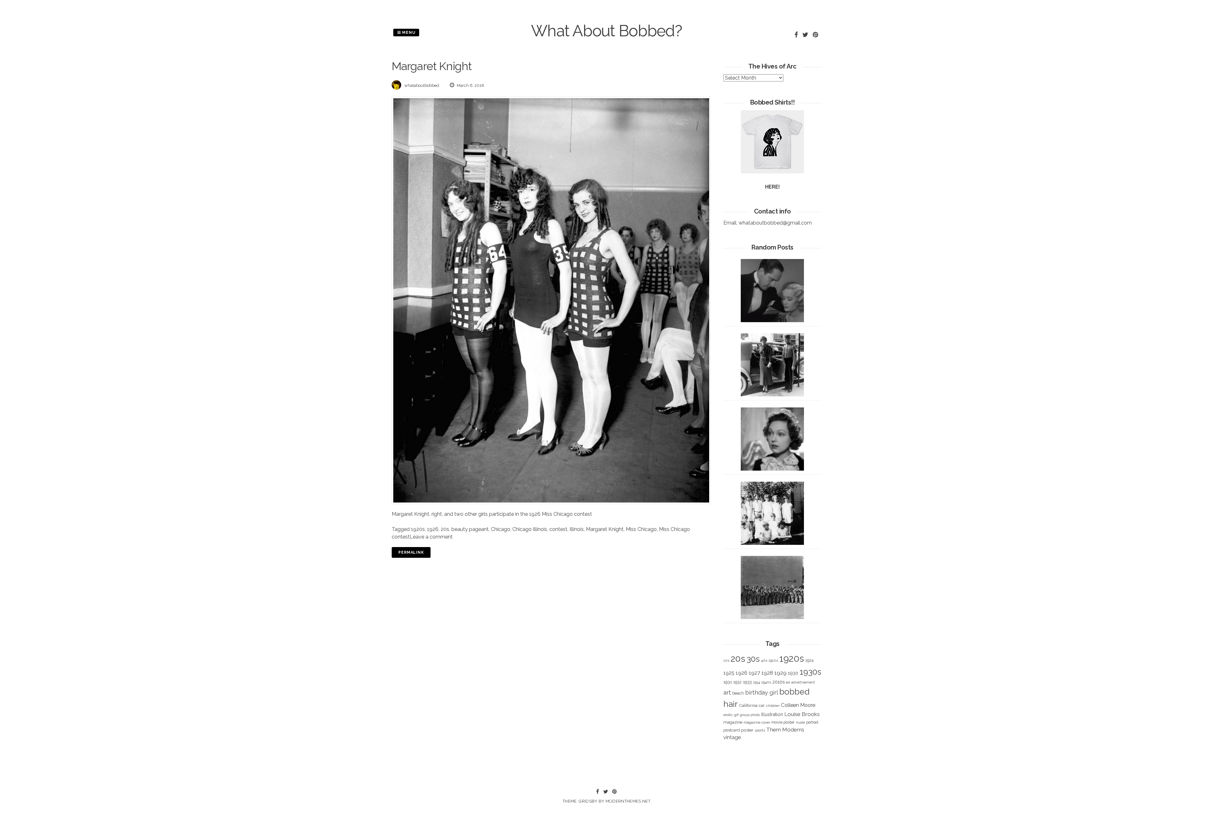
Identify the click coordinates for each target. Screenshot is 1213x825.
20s (445, 529)
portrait (812, 722)
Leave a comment (431, 537)
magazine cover (757, 722)
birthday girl (761, 692)
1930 (793, 673)
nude (800, 722)
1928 (767, 673)
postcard (731, 730)
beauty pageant (470, 529)
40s (764, 660)
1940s (766, 682)
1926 (432, 529)
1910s (773, 660)
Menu (408, 32)
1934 (756, 682)
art (727, 692)
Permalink (411, 552)
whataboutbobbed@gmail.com (775, 223)
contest (558, 529)
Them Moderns (785, 729)
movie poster (783, 722)
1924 (809, 660)
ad (788, 682)
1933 (747, 681)
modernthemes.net (628, 801)
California (748, 705)
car (762, 705)
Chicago (500, 529)
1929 (780, 673)
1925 (728, 673)
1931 (727, 681)
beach (738, 693)
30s (753, 659)
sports (760, 730)
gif (736, 715)
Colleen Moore (798, 705)
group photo (750, 715)
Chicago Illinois (529, 529)
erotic (728, 715)
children (773, 705)
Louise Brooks (802, 714)
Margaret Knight (605, 529)
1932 (737, 682)
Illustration (772, 714)
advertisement (803, 682)
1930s (810, 672)
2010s (778, 682)
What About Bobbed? (606, 30)
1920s (418, 529)
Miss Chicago (641, 529)
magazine (732, 722)
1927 (754, 673)
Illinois (577, 529)
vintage (732, 737)
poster (747, 729)
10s (726, 660)
